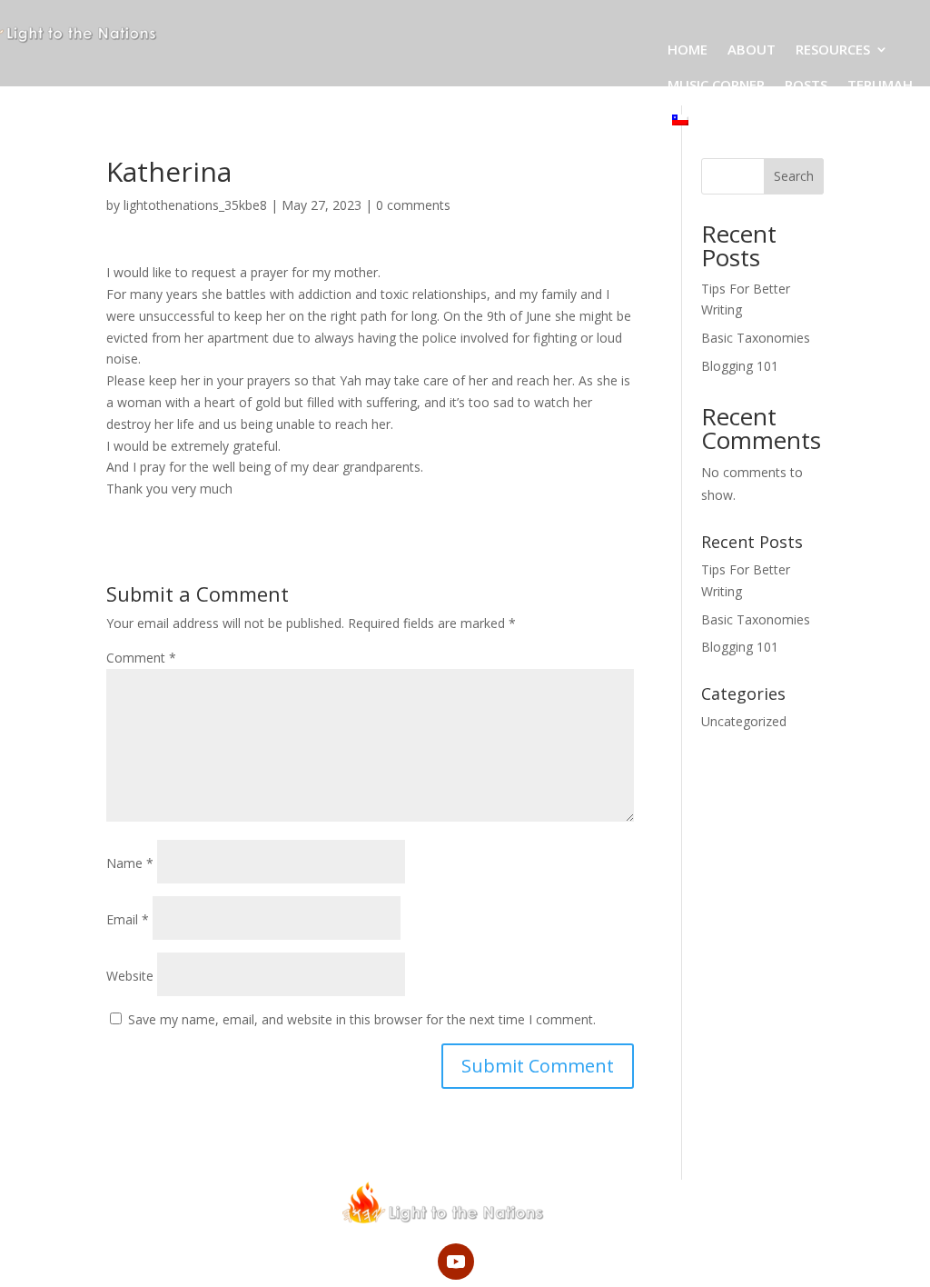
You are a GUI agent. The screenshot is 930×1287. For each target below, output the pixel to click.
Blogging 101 (739, 365)
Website (129, 975)
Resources (833, 49)
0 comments (413, 205)
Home (687, 49)
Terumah (880, 84)
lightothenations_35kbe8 (195, 205)
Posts (806, 84)
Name (129, 863)
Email (127, 919)
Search (794, 176)
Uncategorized (744, 721)
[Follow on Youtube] (456, 1261)
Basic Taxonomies (755, 337)
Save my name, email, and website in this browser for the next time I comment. (362, 1019)
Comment (141, 657)
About (751, 49)
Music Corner (716, 84)
